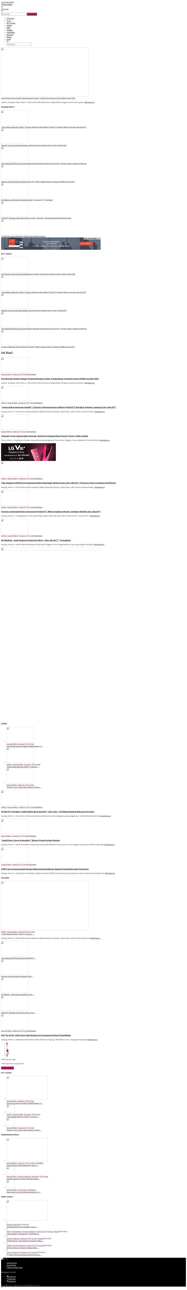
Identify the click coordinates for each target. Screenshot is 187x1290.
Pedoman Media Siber (15, 1267)
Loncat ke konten (7, 2)
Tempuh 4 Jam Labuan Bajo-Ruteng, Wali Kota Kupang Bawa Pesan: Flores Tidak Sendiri (34, 145)
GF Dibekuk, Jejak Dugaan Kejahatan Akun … (18, 994)
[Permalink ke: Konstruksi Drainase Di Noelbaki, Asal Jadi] (27, 1220)
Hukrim (3, 403)
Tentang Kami (12, 1263)
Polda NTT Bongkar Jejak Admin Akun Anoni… (18, 1013)
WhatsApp (12, 1279)
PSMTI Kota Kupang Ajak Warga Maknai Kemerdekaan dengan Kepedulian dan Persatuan (45, 869)
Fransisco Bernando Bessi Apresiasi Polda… (17, 976)
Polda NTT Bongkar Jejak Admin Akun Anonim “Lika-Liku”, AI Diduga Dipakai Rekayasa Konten (36, 218)
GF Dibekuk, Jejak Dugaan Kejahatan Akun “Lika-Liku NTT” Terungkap (27, 200)
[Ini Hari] (4, 9)
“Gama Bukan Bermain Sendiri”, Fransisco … (23, 767)
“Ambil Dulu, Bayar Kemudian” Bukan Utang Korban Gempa (23, 236)
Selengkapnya (89, 102)
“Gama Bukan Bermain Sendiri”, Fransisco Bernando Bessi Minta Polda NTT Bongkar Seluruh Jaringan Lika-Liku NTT (43, 127)
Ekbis (8, 1231)
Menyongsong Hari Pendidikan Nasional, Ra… (24, 1192)
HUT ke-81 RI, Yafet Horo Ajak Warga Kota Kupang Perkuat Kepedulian (36, 1035)
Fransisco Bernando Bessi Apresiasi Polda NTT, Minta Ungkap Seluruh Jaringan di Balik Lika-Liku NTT (38, 182)
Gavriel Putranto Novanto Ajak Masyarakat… (23, 1179)
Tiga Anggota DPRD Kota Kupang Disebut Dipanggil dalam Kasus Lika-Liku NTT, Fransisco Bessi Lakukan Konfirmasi (44, 163)
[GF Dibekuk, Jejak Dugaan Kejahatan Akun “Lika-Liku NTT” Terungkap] (14, 197)
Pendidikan (39, 1163)
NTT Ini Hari (24, 374)
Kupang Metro (6, 374)
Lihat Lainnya (7, 1068)
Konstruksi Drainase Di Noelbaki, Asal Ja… (22, 1227)
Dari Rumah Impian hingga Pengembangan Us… (25, 746)
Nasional (15, 374)
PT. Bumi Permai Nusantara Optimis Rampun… (24, 1255)
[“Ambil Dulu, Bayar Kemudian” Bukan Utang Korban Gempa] (14, 234)
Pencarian (32, 14)
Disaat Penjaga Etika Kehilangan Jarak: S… (23, 1165)
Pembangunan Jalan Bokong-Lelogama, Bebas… (25, 1241)
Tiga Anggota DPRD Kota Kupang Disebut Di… (18, 958)
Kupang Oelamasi (24, 1176)
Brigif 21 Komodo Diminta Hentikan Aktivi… (23, 1248)
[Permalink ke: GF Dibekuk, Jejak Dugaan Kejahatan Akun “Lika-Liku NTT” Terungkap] (14, 992)
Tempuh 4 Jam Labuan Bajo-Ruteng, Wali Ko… (24, 787)
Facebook (12, 1277)
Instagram (12, 1281)
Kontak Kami (11, 1265)
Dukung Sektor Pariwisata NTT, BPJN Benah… (23, 1234)
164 (8, 1053)
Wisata (56, 1231)
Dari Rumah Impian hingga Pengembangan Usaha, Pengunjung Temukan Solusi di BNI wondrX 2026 (38, 98)
